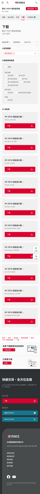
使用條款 (10, 462)
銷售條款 (10, 459)
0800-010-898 (9, 419)
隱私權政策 (10, 456)
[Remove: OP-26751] (13, 53)
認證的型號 (10, 453)
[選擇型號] (20, 53)
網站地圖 (10, 466)
